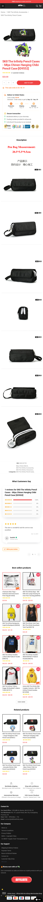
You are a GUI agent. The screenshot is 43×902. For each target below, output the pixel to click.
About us (4, 828)
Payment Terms (6, 850)
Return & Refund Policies (9, 853)
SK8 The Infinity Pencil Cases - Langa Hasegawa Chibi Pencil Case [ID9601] (11, 735)
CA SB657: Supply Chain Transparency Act (14, 839)
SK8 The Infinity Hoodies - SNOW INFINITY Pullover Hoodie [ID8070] (30, 656)
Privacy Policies (6, 833)
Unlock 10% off (4, 893)
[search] (37, 6)
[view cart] (40, 6)
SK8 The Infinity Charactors (24, 470)
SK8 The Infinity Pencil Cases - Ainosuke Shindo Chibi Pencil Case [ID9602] (11, 767)
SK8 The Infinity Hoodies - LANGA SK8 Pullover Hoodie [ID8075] (11, 656)
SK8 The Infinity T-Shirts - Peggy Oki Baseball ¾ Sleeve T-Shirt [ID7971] (11, 688)
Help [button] (39, 899)
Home (3, 12)
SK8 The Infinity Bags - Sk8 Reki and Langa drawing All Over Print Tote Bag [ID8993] (31, 593)
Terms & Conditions (7, 830)
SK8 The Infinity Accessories (17, 12)
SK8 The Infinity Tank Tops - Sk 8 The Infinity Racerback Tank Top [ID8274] (31, 625)
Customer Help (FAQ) (7, 859)
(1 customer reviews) (17, 73)
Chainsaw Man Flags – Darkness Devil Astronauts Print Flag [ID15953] (10, 593)
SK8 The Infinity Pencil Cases (11, 15)
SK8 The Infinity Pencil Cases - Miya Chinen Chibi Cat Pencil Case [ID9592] (31, 767)
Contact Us (4, 856)
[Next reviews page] (39, 554)
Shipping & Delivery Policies (9, 848)
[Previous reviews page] (29, 554)
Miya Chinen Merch (22, 466)
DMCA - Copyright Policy (8, 836)
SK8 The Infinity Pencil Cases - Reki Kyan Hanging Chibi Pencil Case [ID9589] (31, 735)
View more (21, 702)
